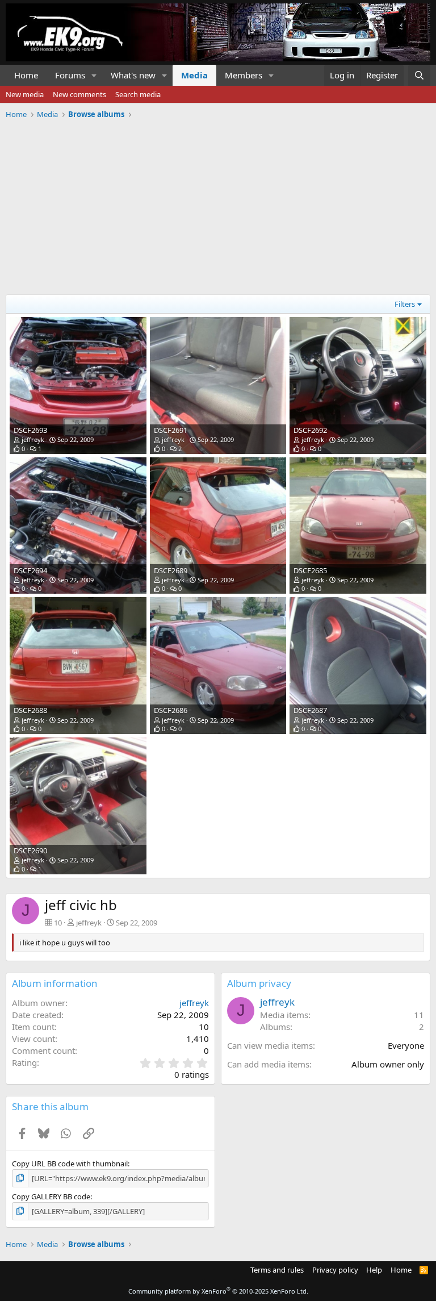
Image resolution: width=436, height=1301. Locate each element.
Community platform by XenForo (218, 1291)
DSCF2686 (170, 710)
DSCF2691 (170, 430)
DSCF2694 (30, 570)
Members (243, 75)
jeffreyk (33, 439)
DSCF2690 (30, 850)
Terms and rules (277, 1270)
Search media (138, 94)
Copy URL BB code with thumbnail (70, 1163)
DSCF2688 (30, 710)
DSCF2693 (30, 430)
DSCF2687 (310, 710)
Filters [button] (405, 304)
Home (26, 75)
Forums (70, 75)
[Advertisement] (218, 202)
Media (194, 75)
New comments (79, 94)
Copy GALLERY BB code (51, 1196)
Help (374, 1270)
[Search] (419, 75)
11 (419, 1014)
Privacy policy (335, 1270)
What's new (133, 75)
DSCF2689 (170, 570)
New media (25, 94)
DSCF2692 (310, 430)
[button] (94, 75)
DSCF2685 (310, 570)
